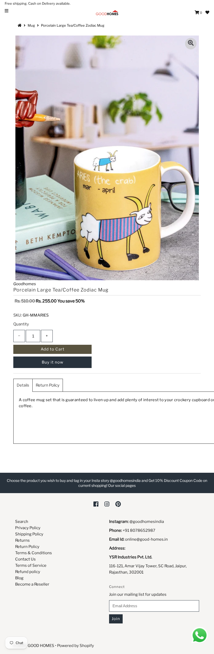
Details (23, 385)
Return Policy (48, 385)
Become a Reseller (32, 584)
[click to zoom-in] (191, 43)
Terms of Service (30, 565)
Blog (19, 578)
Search (21, 521)
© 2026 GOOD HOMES (33, 645)
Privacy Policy (27, 527)
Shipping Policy (29, 534)
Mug (31, 25)
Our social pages (122, 485)
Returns (22, 540)
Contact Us (25, 559)
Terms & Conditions (33, 553)
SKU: (17, 315)
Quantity (21, 324)
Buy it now (52, 362)
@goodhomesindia (146, 521)
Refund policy (27, 571)
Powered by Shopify (75, 645)
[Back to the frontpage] (20, 25)
